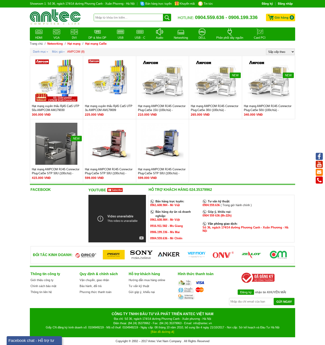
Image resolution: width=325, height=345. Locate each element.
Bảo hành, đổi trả (90, 286)
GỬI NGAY (284, 301)
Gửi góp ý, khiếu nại (142, 292)
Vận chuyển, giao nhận (94, 280)
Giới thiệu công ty (42, 280)
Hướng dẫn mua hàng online (147, 280)
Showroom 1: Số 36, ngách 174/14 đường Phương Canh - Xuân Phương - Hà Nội (82, 3)
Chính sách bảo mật (43, 286)
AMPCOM (73, 51)
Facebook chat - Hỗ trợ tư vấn (31, 341)
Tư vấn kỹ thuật (139, 286)
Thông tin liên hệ (41, 292)
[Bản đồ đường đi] (162, 332)
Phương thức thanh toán (95, 292)
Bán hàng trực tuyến (158, 3)
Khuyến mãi (187, 3)
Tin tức (208, 3)
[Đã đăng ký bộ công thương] (257, 282)
